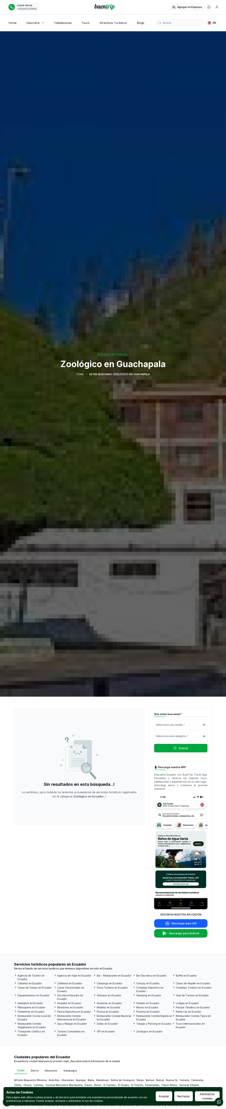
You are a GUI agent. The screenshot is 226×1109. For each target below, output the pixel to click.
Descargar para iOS (184, 923)
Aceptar (164, 1096)
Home (80, 374)
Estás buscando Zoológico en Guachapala (119, 374)
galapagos (70, 1070)
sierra (34, 1070)
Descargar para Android (184, 933)
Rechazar (183, 1096)
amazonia (51, 1070)
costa (20, 1070)
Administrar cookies (207, 1096)
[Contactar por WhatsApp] (219, 1102)
